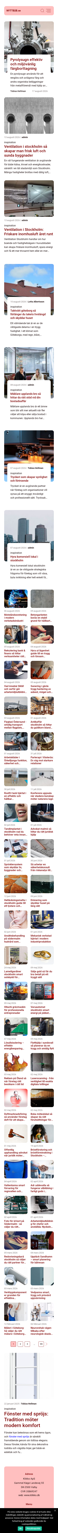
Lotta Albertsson (36, 301)
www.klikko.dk (32, 1495)
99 (41, 1344)
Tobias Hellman (18, 91)
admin (25, 137)
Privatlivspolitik (33, 1529)
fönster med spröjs (19, 1436)
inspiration (10, 142)
